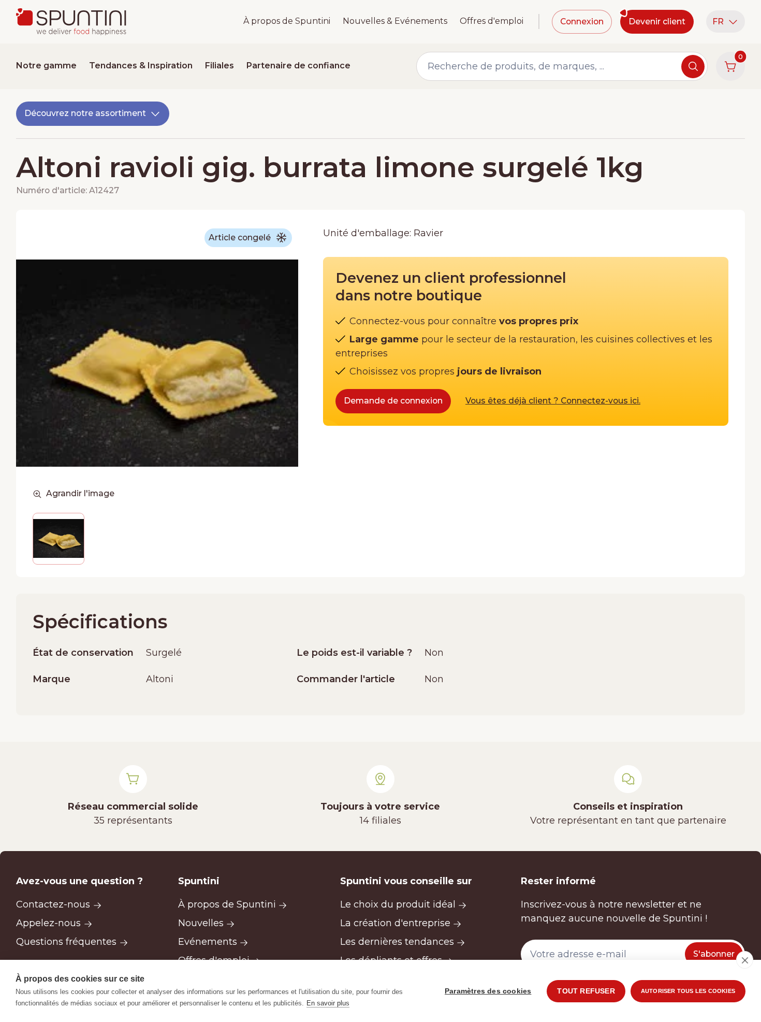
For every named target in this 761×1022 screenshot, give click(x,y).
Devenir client (656, 21)
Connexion (582, 21)
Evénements (207, 941)
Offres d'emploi (491, 21)
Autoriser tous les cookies (688, 991)
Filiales (219, 65)
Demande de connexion (393, 401)
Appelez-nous (48, 923)
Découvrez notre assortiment (85, 113)
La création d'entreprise (395, 923)
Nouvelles (201, 923)
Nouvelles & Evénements (395, 21)
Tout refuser (585, 991)
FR (718, 21)
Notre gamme (46, 65)
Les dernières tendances (397, 941)
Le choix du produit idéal (398, 904)
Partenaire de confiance (298, 65)
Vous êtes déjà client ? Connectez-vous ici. (552, 401)
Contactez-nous (53, 904)
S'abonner (714, 954)
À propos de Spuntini (286, 21)
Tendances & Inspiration (141, 65)
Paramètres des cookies (488, 991)
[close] (744, 960)
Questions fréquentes (66, 941)
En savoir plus (327, 1003)
